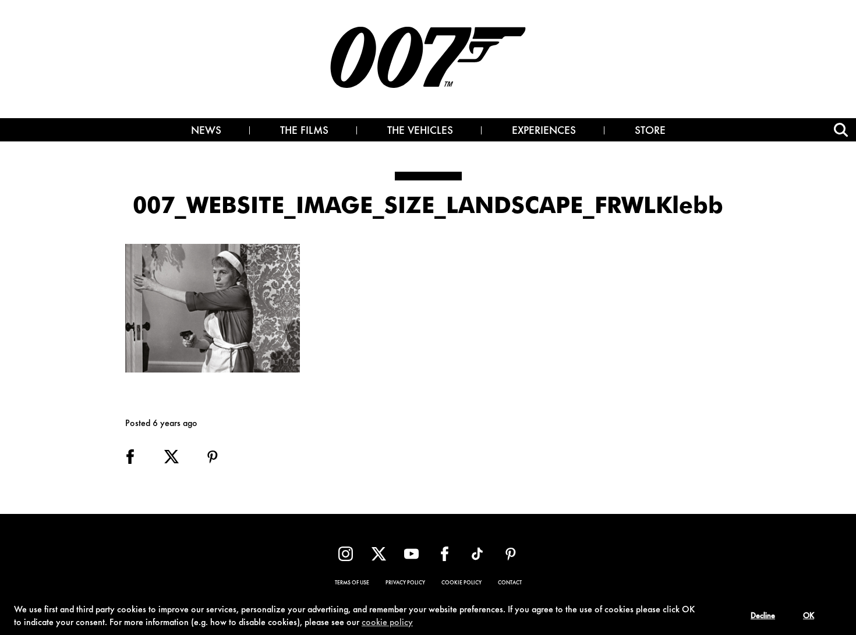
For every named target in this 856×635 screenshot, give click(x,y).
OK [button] (808, 616)
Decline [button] (763, 616)
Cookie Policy (461, 583)
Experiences (544, 131)
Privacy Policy (405, 583)
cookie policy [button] (387, 622)
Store (650, 131)
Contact (510, 583)
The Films (304, 131)
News (206, 131)
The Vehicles (420, 131)
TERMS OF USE (352, 583)
